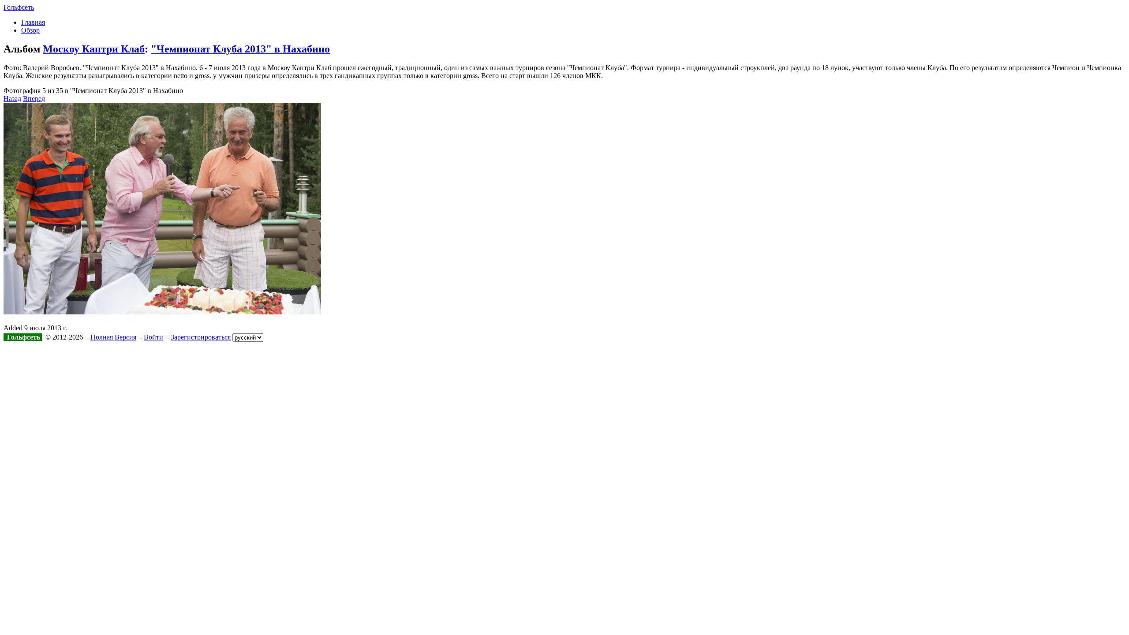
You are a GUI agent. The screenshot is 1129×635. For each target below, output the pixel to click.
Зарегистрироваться (201, 337)
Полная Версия (113, 337)
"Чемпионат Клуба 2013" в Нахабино (240, 49)
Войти (153, 337)
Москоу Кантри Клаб (94, 49)
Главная (33, 22)
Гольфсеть (19, 7)
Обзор (30, 30)
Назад (12, 98)
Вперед (34, 98)
